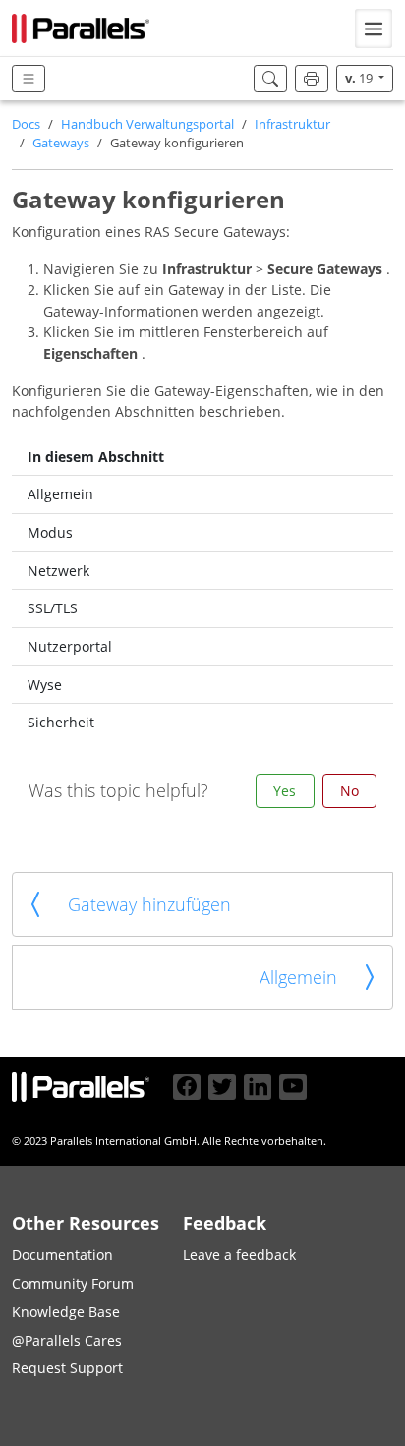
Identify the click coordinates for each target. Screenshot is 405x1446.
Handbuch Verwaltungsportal (147, 124)
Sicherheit (61, 722)
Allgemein (60, 494)
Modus (50, 532)
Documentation (62, 1254)
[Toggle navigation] (373, 28)
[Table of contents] (28, 79)
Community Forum (73, 1283)
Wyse (45, 684)
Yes (284, 790)
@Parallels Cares (67, 1340)
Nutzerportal (70, 646)
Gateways (60, 143)
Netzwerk (58, 570)
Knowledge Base (66, 1311)
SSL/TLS (53, 608)
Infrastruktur (292, 124)
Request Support (67, 1368)
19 (360, 78)
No (349, 790)
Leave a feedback (239, 1254)
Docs (26, 124)
